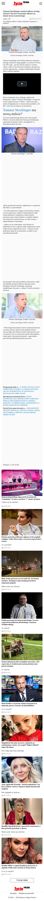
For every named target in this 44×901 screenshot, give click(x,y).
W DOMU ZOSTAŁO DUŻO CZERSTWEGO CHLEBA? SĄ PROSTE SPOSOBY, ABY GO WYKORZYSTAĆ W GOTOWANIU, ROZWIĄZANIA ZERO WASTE (21, 390)
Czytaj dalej (22, 880)
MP (9, 19)
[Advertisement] (22, 180)
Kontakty (13, 893)
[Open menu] (3, 3)
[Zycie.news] (21, 3)
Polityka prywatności (26, 893)
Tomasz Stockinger (17, 110)
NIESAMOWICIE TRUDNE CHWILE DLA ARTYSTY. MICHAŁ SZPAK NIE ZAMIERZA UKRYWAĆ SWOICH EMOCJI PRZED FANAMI (21, 411)
